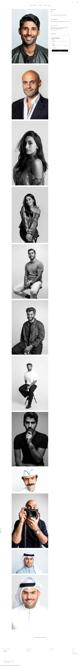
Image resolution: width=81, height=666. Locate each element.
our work (40, 5)
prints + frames (47, 5)
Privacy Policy (74, 652)
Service (53, 39)
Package (53, 43)
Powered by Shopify (7, 662)
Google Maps (5, 651)
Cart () (77, 2)
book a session (33, 5)
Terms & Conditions (75, 654)
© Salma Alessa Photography (9, 661)
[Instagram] (49, 651)
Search (72, 2)
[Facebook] (53, 30)
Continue (60, 50)
